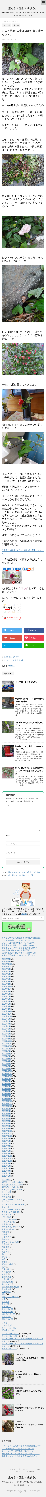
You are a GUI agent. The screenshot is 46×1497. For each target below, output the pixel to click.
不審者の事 (6, 1224)
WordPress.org (8, 1330)
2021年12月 (7, 1071)
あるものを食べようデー (12, 1190)
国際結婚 (5, 1232)
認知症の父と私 (8, 1314)
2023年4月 (6, 1031)
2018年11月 (7, 1158)
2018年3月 (6, 1173)
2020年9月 (6, 1109)
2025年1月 (6, 984)
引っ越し (5, 1249)
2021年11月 (7, 1074)
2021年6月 (6, 1086)
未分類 (4, 1274)
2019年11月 (7, 1134)
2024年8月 (6, 994)
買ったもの (6, 1317)
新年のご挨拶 (7, 1264)
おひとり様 (8, 657)
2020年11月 (7, 1104)
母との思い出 (7, 1282)
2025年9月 (6, 969)
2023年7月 (6, 1024)
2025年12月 (7, 964)
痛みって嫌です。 (9, 1349)
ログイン (5, 1323)
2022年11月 (7, 1044)
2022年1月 (6, 1069)
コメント (9, 805)
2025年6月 (6, 972)
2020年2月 (6, 1126)
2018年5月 (6, 1168)
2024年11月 (7, 989)
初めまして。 (20, 1471)
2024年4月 (6, 1001)
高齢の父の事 (7, 1319)
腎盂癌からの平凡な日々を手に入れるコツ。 (21, 945)
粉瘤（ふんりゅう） (10, 1297)
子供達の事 (6, 1237)
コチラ (24, 914)
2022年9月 (6, 1049)
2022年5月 (6, 1059)
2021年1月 (6, 1099)
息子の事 (5, 1252)
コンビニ (5, 1207)
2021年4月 (6, 1091)
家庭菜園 (5, 1247)
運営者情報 (30, 1471)
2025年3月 (6, 979)
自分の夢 (5, 1304)
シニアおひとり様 (10, 660)
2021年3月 (6, 1094)
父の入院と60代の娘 (10, 1287)
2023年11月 (7, 1014)
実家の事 (5, 1244)
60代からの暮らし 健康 (12, 1185)
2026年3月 (6, 962)
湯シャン (5, 1284)
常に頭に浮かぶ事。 (10, 1334)
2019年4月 (6, 1146)
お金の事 (5, 1195)
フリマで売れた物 (9, 1219)
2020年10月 (7, 1106)
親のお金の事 (7, 1309)
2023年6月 (6, 1026)
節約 (4, 1294)
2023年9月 (6, 1019)
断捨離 (4, 1262)
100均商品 (6, 1180)
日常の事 (16, 657)
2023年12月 (7, 1011)
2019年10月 (7, 1136)
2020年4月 (6, 1121)
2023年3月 (6, 1034)
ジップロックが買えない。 (26, 682)
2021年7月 (6, 1084)
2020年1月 (6, 1129)
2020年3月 (6, 1124)
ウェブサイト (11, 853)
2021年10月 (7, 1076)
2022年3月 (6, 1064)
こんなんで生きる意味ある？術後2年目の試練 (21, 938)
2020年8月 (6, 1111)
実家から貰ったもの (10, 1242)
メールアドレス (12, 844)
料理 (4, 1259)
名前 (8, 836)
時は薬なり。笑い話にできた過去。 (22, 875)
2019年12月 (7, 1131)
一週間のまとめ (8, 1222)
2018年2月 (6, 1176)
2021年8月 (6, 1081)
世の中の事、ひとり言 (11, 1227)
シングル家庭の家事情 (11, 1209)
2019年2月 (6, 1151)
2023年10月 (7, 1016)
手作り (4, 1254)
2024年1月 (6, 1009)
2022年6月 (6, 1056)
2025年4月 (6, 976)
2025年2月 (6, 981)
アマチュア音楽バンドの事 (13, 1204)
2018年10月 (7, 1161)
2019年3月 (6, 1148)
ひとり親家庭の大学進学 (12, 1200)
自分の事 (5, 1302)
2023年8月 (6, 1021)
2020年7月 (6, 1114)
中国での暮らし (8, 1229)
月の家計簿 (6, 1272)
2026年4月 (6, 959)
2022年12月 (7, 1041)
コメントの (9, 1328)
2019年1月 (6, 1153)
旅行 (4, 1267)
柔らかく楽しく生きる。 (23, 8)
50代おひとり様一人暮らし (13, 1182)
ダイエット (6, 1214)
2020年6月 (6, 1116)
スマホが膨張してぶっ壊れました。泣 (18, 940)
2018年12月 (7, 1156)
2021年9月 (6, 1079)
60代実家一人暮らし (10, 1187)
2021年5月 (6, 1089)
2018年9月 (6, 1163)
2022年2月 (6, 1066)
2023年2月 (6, 1036)
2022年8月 (6, 1051)
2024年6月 (6, 996)
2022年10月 (7, 1046)
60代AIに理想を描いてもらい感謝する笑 (19, 953)
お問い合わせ (14, 1469)
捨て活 (4, 1257)
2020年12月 (7, 1101)
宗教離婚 (5, 1239)
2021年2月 (6, 1096)
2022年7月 (6, 1054)
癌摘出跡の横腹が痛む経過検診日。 (17, 950)
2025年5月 (6, 974)
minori (12, 666)
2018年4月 (6, 1171)
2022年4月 (6, 1061)
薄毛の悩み (6, 1307)
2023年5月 (6, 1029)
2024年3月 (6, 1004)
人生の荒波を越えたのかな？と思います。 (20, 955)
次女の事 (5, 1279)
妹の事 (4, 1234)
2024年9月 (6, 991)
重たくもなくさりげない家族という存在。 (25, 872)
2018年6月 (6, 1166)
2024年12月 (7, 986)
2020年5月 (6, 1119)
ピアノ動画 (6, 1217)
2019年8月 (6, 1141)
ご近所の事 (6, 1197)
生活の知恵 (6, 1292)
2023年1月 (6, 1039)
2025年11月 (7, 967)
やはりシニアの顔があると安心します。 (19, 943)
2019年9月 (6, 1138)
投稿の (7, 1325)
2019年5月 (6, 1143)
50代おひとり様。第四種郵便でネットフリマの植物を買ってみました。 (29, 771)
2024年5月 (6, 999)
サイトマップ (25, 1469)
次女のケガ (6, 1277)
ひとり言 (5, 1202)
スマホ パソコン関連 (11, 1212)
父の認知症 (6, 1289)
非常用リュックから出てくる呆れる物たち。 (21, 948)
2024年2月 (6, 1006)
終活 (4, 1299)
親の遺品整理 (7, 1312)
